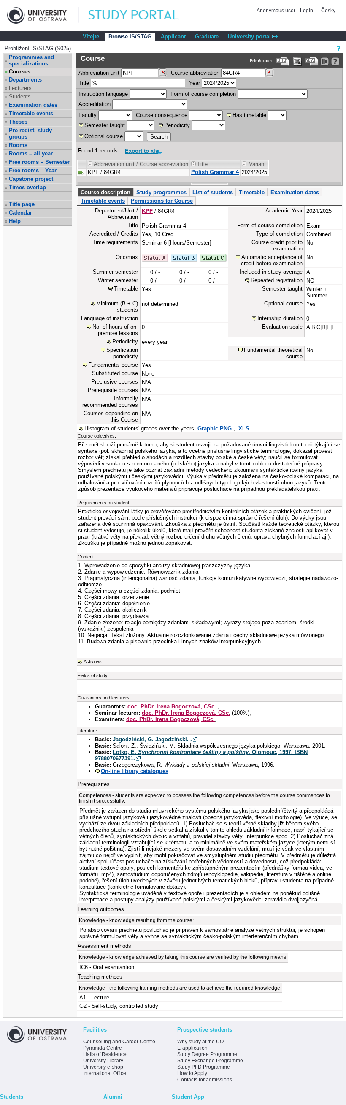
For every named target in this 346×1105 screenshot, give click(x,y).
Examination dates (33, 105)
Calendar (20, 213)
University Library (103, 1061)
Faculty (87, 115)
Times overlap (27, 187)
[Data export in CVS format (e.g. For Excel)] (312, 61)
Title (83, 83)
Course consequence (161, 115)
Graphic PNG (215, 428)
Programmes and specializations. (31, 60)
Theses (18, 122)
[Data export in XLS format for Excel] (297, 61)
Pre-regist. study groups (30, 133)
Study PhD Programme (203, 1067)
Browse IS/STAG (129, 36)
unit (98, 73)
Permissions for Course (162, 201)
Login (306, 11)
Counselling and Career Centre (119, 1042)
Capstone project (31, 179)
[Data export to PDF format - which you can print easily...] (282, 61)
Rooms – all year (31, 153)
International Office (104, 1073)
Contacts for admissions (204, 1080)
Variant (257, 164)
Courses (19, 71)
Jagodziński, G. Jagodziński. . (152, 739)
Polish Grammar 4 (215, 172)
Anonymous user (277, 11)
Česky (328, 11)
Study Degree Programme (207, 1054)
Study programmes (161, 192)
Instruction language (103, 94)
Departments (25, 79)
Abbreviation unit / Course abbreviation (141, 164)
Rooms (18, 145)
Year (194, 83)
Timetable (252, 192)
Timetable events (31, 113)
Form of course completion (203, 94)
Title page (22, 204)
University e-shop (103, 1067)
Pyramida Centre (102, 1048)
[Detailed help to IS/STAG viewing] (335, 61)
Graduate (207, 36)
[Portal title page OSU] (141, 15)
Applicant (173, 36)
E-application (192, 1048)
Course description (105, 192)
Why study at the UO (200, 1042)
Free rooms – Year (33, 170)
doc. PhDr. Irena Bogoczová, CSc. (171, 706)
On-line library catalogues (134, 771)
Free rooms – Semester (39, 162)
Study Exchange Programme (210, 1061)
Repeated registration (277, 280)
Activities (93, 661)
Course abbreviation (195, 73)
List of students (212, 192)
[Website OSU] (43, 15)
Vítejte (91, 36)
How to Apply (192, 1073)
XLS (243, 428)
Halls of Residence (105, 1054)
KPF (147, 211)
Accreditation (94, 104)
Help (15, 221)
